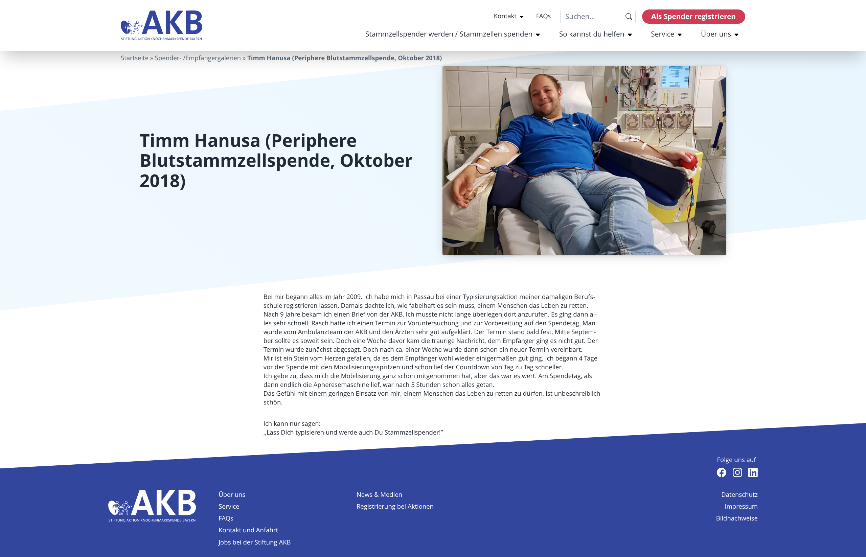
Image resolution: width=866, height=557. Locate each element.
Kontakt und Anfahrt (248, 530)
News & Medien (379, 495)
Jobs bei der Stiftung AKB (255, 542)
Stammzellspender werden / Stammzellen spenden (448, 34)
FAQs (543, 16)
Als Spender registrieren (693, 16)
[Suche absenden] (628, 16)
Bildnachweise (737, 518)
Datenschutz (739, 495)
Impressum (741, 507)
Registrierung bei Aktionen (395, 507)
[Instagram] (737, 472)
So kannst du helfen (591, 34)
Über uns (716, 34)
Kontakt (505, 16)
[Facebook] (721, 472)
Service (662, 34)
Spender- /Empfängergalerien (198, 58)
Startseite (135, 58)
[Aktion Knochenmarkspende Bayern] (161, 25)
